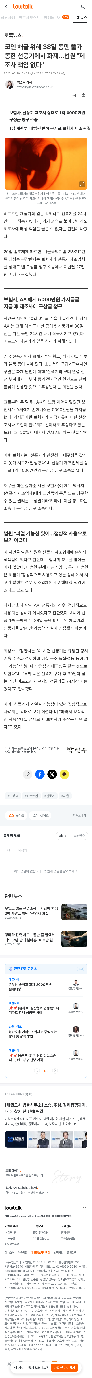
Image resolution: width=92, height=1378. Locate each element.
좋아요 (20, 815)
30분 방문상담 (41, 1238)
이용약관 (22, 1252)
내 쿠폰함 (10, 1238)
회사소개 (9, 1252)
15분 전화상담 (40, 1232)
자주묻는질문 (68, 1238)
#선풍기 (49, 796)
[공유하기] (83, 95)
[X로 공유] (52, 774)
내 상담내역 (11, 1232)
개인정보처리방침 (40, 1252)
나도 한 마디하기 (64, 1368)
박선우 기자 (24, 82)
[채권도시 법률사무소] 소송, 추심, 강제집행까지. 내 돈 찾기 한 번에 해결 (46, 1108)
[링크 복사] (27, 774)
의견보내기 (79, 815)
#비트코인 (31, 796)
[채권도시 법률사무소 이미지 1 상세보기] (16, 1139)
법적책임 (58, 1252)
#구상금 (13, 796)
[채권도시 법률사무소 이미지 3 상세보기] (62, 1139)
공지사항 (66, 1232)
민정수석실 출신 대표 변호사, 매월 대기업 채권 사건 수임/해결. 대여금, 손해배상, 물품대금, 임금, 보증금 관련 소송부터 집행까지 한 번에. (45, 1121)
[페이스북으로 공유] (40, 774)
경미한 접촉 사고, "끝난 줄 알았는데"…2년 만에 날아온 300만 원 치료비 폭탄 (31, 938)
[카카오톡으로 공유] (64, 774)
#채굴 (65, 796)
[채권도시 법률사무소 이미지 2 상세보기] (39, 1139)
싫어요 (44, 815)
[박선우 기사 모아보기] (9, 84)
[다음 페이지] (55, 1071)
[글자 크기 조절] (74, 95)
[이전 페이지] (37, 1071)
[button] (82, 184)
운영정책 (71, 1252)
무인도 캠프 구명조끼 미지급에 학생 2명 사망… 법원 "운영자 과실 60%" (31, 911)
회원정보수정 (12, 1244)
